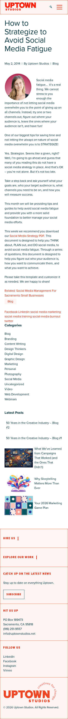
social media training (18, 316)
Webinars (11, 399)
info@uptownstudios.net (19, 633)
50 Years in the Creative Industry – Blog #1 (34, 438)
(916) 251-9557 (12, 629)
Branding (10, 339)
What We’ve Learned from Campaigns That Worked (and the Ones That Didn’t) (48, 458)
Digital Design (14, 354)
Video (8, 389)
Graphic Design (15, 359)
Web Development (17, 394)
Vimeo (7, 670)
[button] (51, 7)
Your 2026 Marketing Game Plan (48, 505)
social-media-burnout (46, 316)
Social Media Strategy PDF (27, 236)
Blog (56, 63)
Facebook (11, 312)
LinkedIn (9, 656)
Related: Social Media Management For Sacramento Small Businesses (30, 292)
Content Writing (15, 344)
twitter (9, 321)
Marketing (11, 364)
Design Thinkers (15, 349)
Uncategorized (14, 384)
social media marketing (45, 312)
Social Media (13, 379)
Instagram (9, 666)
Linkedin (24, 312)
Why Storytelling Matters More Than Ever (46, 483)
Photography (13, 374)
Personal (10, 369)
